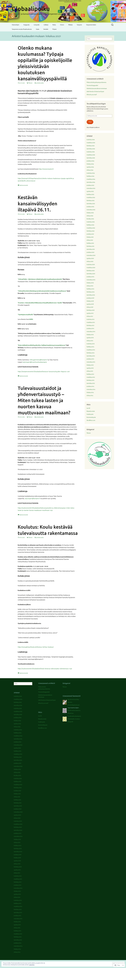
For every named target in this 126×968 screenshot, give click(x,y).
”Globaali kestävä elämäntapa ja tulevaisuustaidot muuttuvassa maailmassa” (42, 291)
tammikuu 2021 (91, 249)
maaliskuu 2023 (91, 197)
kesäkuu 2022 (90, 219)
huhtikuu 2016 (90, 346)
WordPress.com (91, 420)
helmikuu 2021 (90, 246)
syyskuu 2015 (90, 368)
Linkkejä (46, 25)
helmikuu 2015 (90, 380)
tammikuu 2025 (91, 158)
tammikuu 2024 (91, 182)
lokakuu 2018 (90, 301)
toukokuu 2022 (91, 222)
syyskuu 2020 (90, 258)
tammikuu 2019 (91, 295)
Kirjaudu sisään (91, 411)
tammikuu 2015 (91, 383)
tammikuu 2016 (91, 356)
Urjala (37, 29)
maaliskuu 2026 (91, 142)
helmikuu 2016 (90, 353)
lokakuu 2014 (90, 392)
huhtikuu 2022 (90, 225)
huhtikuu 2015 (90, 374)
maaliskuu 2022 (91, 228)
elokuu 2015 (90, 371)
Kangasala (26, 25)
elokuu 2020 (90, 261)
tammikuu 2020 (91, 273)
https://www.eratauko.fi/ (46, 169)
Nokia (54, 25)
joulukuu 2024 (90, 161)
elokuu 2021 (90, 240)
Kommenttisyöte (91, 417)
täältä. (31, 319)
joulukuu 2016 (90, 328)
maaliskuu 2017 (91, 322)
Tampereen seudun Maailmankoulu (22, 29)
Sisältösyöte (90, 414)
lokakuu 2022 (90, 212)
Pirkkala (70, 25)
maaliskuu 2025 (91, 155)
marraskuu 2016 (91, 331)
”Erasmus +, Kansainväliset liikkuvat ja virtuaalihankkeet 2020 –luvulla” (40, 303)
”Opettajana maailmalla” (25, 314)
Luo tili (88, 408)
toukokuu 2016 (91, 343)
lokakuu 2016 (90, 334)
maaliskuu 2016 (91, 350)
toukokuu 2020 (91, 264)
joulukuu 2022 (90, 206)
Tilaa (90, 122)
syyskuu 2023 (90, 191)
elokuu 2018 (90, 307)
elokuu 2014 (90, 395)
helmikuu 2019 (90, 292)
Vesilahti (45, 29)
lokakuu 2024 (90, 164)
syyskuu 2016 (90, 337)
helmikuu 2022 (90, 231)
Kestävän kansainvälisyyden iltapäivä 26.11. (37, 203)
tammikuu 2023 (91, 203)
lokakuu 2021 (90, 237)
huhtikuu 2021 (90, 243)
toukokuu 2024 (91, 173)
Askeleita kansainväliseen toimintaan (97, 88)
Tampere (79, 25)
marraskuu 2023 (91, 188)
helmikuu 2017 (90, 325)
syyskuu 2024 (90, 167)
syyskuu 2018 (90, 304)
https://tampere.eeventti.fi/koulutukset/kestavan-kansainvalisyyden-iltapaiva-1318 (43, 371)
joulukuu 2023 (90, 185)
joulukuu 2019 (90, 276)
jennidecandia (40, 83)
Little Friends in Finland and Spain (95, 91)
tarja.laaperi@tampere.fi (32, 498)
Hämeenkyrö (15, 25)
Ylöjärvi (54, 29)
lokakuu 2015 (90, 365)
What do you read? (92, 94)
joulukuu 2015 (90, 359)
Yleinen (30, 83)
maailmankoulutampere (38, 362)
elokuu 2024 (90, 170)
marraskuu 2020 (91, 255)
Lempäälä (36, 25)
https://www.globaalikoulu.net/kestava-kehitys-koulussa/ (36, 647)
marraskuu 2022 (91, 209)
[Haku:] (112, 25)
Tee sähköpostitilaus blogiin (96, 104)
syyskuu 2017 (90, 313)
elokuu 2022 (90, 215)
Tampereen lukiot (91, 25)
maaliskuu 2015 (91, 377)
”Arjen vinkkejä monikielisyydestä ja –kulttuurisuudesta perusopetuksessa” (42, 345)
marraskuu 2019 (91, 279)
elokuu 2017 (90, 316)
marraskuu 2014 (91, 389)
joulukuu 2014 (90, 386)
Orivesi (62, 25)
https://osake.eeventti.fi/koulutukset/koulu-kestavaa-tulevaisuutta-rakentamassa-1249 (45, 668)
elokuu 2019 (90, 286)
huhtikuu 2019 (90, 289)
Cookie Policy (32, 964)
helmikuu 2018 (90, 310)
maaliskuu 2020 (91, 267)
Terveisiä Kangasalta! (92, 85)
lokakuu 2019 (90, 283)
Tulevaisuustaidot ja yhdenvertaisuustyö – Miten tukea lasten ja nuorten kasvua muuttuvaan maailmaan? (44, 400)
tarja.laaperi (26, 362)
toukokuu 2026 (91, 139)
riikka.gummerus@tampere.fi (38, 360)
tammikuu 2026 (91, 148)
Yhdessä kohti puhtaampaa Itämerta (96, 82)
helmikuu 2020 (91, 270)
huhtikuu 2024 (90, 176)
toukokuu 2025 (91, 152)
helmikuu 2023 (90, 200)
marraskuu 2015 (91, 362)
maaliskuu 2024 (91, 179)
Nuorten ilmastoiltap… (74, 699)
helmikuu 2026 (90, 145)
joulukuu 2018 (90, 298)
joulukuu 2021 (90, 234)
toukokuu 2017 (90, 319)
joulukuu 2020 (90, 252)
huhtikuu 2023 (90, 194)
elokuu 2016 (90, 340)
